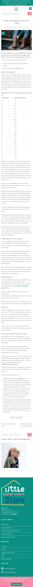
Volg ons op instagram (10, 572)
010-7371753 (4, 514)
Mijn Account (4, 524)
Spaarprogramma (6, 527)
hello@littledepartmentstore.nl (9, 512)
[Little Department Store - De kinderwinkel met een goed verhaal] (16, 8)
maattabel (4, 77)
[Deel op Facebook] (15, 417)
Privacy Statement (6, 559)
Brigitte (26, 27)
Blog (16, 18)
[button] (2, 9)
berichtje (21, 301)
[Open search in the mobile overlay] (16, 13)
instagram (8, 330)
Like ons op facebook (9, 568)
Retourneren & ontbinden (8, 537)
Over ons (3, 546)
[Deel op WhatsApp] (12, 417)
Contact (3, 549)
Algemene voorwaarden (8, 552)
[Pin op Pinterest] (21, 417)
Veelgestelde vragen (6, 534)
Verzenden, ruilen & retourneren (10, 531)
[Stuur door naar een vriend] (18, 417)
